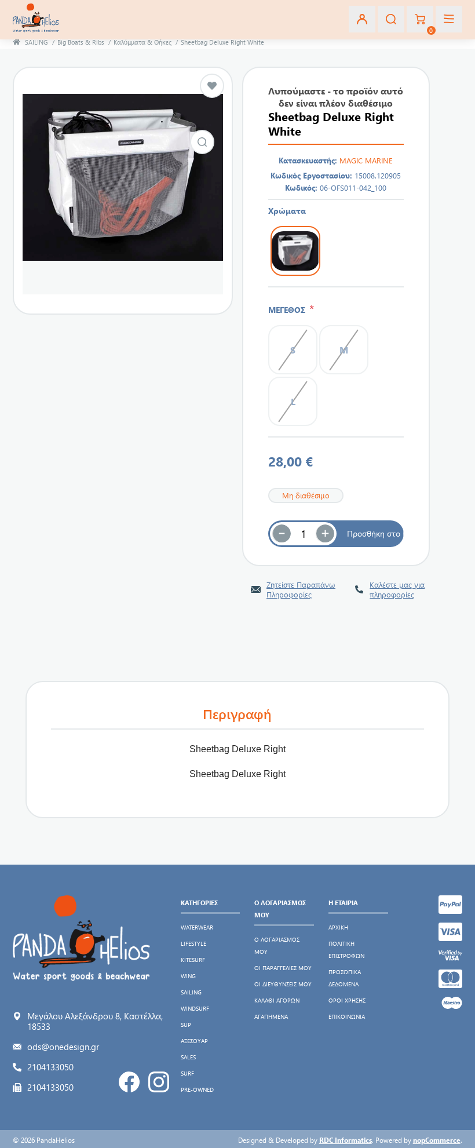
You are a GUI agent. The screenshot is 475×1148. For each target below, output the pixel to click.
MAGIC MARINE (366, 160)
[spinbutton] (303, 534)
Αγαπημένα (271, 1016)
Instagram (158, 1082)
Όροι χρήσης (347, 1000)
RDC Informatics (345, 1140)
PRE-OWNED (197, 1089)
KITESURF (193, 960)
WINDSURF (195, 1008)
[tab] (237, 714)
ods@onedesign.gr (63, 1046)
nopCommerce (437, 1140)
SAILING (191, 992)
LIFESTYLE (193, 943)
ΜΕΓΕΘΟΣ (288, 309)
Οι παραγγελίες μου (283, 968)
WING (188, 976)
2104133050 (50, 1067)
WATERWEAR (197, 927)
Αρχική (338, 927)
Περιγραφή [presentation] (237, 714)
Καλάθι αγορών (276, 1000)
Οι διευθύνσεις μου (283, 984)
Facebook (129, 1082)
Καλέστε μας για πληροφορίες (397, 589)
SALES (188, 1057)
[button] (325, 533)
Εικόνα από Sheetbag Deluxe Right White (202, 142)
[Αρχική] (16, 42)
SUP (186, 1025)
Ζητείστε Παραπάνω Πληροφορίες (300, 589)
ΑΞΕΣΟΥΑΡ (194, 1041)
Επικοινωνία (346, 1016)
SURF (187, 1073)
